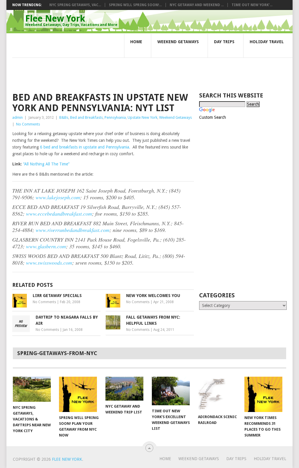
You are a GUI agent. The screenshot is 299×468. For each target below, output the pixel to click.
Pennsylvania (115, 117)
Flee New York (71, 20)
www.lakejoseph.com (58, 197)
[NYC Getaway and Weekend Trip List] (125, 388)
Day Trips (224, 41)
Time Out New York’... (252, 5)
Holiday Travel (267, 41)
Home (136, 41)
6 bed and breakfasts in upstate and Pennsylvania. (85, 147)
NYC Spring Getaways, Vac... (75, 5)
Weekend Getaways (178, 41)
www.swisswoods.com (49, 262)
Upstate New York (142, 117)
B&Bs (63, 117)
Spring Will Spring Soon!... (135, 5)
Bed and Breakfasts (86, 117)
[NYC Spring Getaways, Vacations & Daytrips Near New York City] (33, 389)
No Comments (28, 124)
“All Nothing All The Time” (46, 164)
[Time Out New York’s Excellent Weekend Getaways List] (172, 391)
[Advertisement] (118, 63)
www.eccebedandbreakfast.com (59, 213)
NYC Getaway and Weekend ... (197, 5)
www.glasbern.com (46, 246)
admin (17, 117)
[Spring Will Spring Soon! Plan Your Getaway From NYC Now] (79, 394)
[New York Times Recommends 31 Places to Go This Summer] (264, 394)
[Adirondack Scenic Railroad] (218, 394)
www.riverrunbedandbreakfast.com (72, 229)
